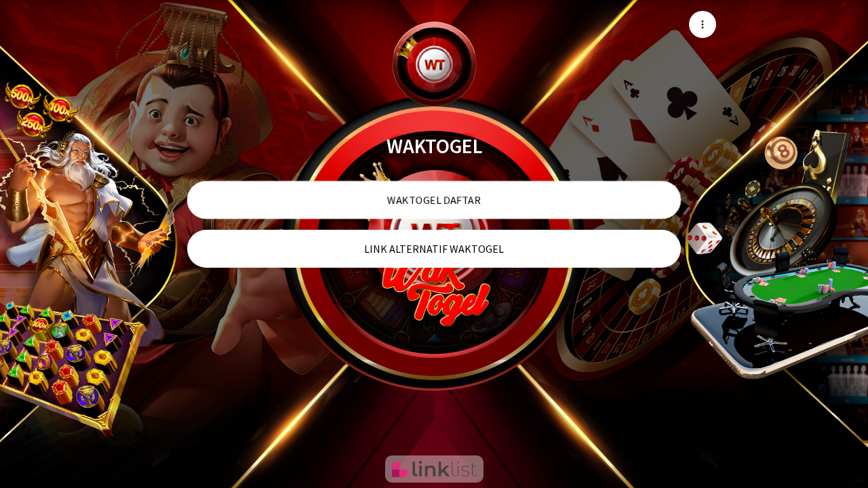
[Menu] (702, 24)
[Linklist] (434, 469)
